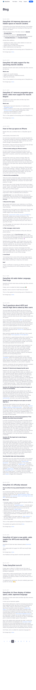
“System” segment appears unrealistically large (18, 406)
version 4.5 (20, 329)
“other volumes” (26, 516)
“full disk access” (8, 110)
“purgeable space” (8, 107)
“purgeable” (6, 357)
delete (7, 474)
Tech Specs (14, 1)
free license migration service (23, 613)
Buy (31, 1)
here (13, 52)
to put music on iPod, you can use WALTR (19, 214)
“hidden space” (22, 464)
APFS (21, 320)
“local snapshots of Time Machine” (19, 334)
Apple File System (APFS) (24, 494)
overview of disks (27, 621)
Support (25, 1)
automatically (6, 398)
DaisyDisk (7, 1)
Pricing (20, 1)
